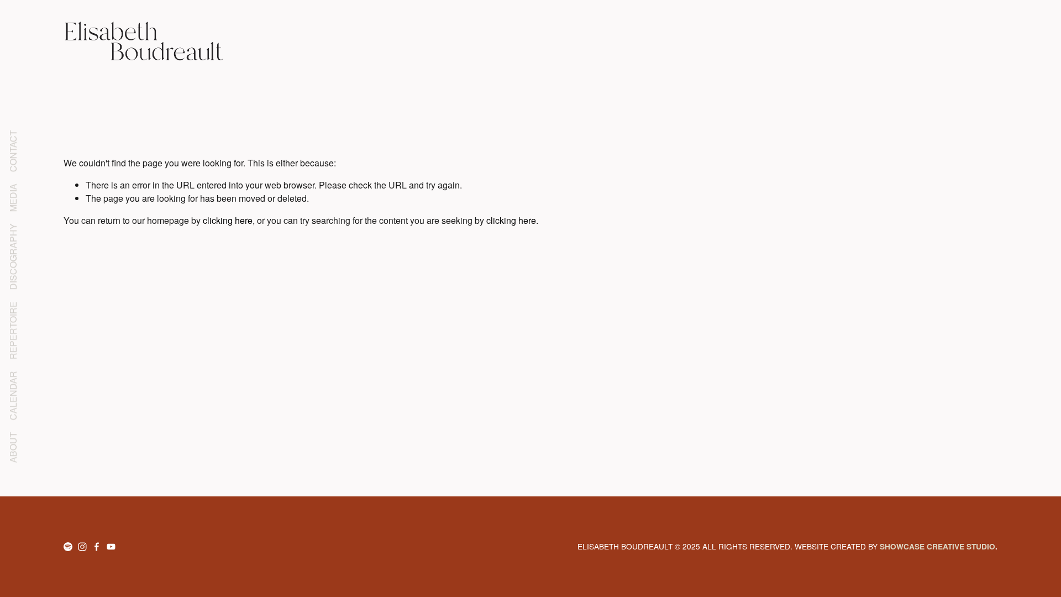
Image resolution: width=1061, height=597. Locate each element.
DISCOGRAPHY (13, 256)
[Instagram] (82, 546)
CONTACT (13, 151)
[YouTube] (111, 546)
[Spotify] (68, 546)
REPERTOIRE (13, 330)
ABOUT (13, 447)
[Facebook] (96, 546)
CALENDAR (13, 395)
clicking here (228, 220)
